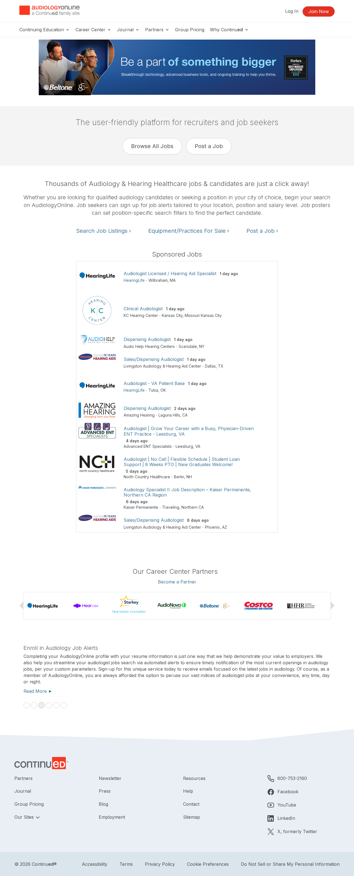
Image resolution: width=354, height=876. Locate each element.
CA (185, 415)
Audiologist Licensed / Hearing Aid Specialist (170, 273)
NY (201, 346)
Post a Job (209, 146)
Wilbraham (158, 280)
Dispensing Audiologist (147, 339)
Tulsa (153, 390)
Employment (112, 817)
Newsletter (110, 778)
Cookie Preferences (208, 864)
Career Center (91, 29)
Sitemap (191, 817)
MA (173, 280)
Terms (126, 864)
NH (189, 476)
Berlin (179, 476)
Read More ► (273, 691)
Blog (103, 804)
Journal (126, 29)
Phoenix (212, 527)
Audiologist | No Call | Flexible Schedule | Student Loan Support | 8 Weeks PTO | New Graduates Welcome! (182, 461)
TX (220, 366)
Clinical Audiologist (143, 308)
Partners (155, 29)
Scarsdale (188, 346)
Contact (191, 804)
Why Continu (226, 29)
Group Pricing (189, 29)
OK (163, 390)
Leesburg (184, 446)
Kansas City (172, 315)
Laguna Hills (169, 415)
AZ (224, 527)
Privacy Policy (160, 864)
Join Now (318, 11)
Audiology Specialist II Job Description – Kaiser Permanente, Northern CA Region (187, 492)
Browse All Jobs (152, 146)
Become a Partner (177, 582)
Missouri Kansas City (203, 315)
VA (197, 446)
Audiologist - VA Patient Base (154, 383)
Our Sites (24, 817)
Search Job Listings (103, 231)
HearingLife (134, 280)
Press (105, 791)
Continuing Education (42, 29)
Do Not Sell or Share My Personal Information (290, 864)
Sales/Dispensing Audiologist (154, 359)
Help (188, 791)
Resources (194, 778)
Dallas (210, 366)
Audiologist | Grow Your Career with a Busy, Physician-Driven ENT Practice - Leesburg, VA (189, 431)
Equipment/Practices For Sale (188, 231)
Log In (291, 11)
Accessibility (94, 864)
